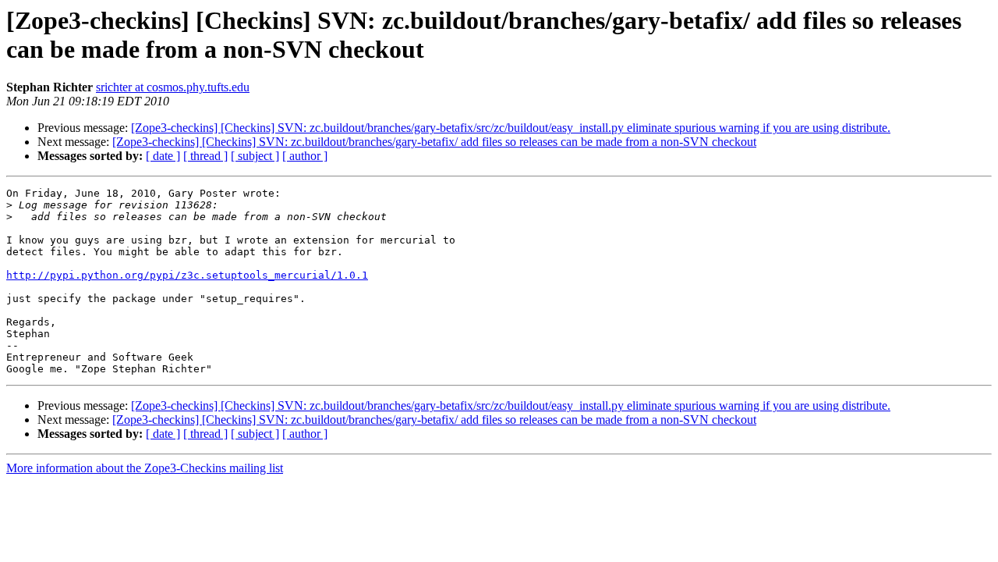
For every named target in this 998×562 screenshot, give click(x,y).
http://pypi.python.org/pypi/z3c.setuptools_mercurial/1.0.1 (187, 275)
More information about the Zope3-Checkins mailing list (144, 468)
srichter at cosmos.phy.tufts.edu (173, 87)
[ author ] (304, 155)
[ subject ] (255, 155)
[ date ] (163, 155)
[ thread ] (205, 155)
